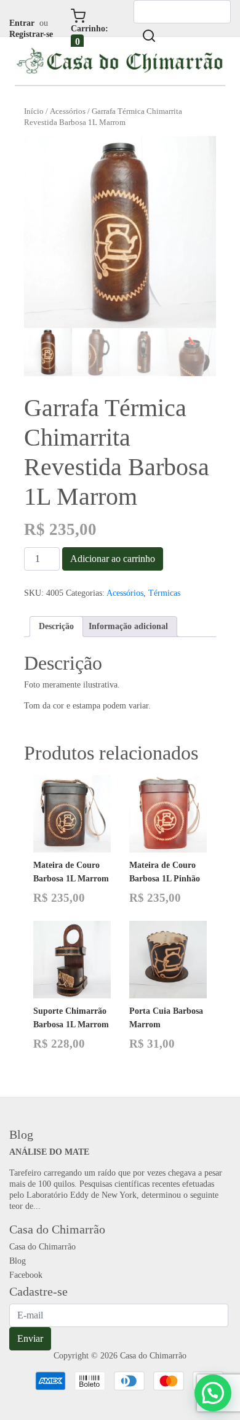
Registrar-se (31, 34)
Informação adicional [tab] (128, 626)
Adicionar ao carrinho (112, 558)
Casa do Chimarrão (42, 1246)
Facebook (25, 1275)
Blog (17, 1261)
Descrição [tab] (56, 626)
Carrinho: (89, 35)
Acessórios (68, 111)
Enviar (30, 1338)
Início (34, 111)
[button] (212, 1392)
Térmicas (164, 593)
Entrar (21, 23)
